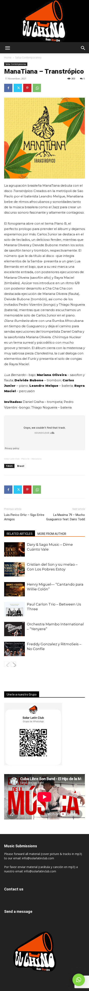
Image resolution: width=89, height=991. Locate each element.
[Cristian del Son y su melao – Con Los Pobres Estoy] (14, 569)
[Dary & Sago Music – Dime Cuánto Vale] (14, 549)
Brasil (20, 465)
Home (7, 57)
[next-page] (13, 664)
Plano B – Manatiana (31, 459)
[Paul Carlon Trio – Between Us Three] (14, 609)
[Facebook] (8, 88)
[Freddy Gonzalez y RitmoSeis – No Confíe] (14, 649)
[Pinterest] (27, 88)
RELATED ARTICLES (19, 533)
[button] (7, 48)
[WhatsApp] (37, 88)
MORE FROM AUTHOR (51, 533)
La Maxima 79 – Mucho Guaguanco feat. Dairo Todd (65, 517)
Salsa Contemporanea (28, 57)
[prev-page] (6, 664)
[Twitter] (18, 88)
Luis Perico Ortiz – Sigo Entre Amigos (24, 517)
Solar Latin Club (11, 459)
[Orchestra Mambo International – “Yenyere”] (14, 629)
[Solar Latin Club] (44, 21)
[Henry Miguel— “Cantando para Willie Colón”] (14, 589)
